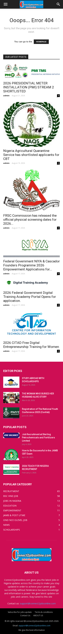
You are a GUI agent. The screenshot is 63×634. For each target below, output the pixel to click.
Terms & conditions (44, 612)
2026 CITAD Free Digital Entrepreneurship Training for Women (31, 345)
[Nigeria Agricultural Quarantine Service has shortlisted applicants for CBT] (31, 124)
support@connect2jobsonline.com (38, 603)
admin (6, 95)
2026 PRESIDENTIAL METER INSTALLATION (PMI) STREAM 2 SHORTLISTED (28, 87)
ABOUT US (38, 615)
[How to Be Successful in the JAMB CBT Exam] (11, 454)
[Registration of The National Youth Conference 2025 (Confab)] (11, 412)
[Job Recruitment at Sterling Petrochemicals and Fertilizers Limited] (11, 435)
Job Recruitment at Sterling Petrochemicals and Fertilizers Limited (38, 437)
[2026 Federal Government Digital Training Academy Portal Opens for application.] (31, 284)
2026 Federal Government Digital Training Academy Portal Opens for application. (29, 297)
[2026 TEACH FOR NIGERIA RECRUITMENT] (11, 469)
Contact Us (25, 615)
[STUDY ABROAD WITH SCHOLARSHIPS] (11, 382)
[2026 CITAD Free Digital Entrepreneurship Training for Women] (31, 325)
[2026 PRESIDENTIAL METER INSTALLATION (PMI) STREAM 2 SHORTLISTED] (31, 71)
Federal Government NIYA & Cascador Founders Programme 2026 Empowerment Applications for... (31, 265)
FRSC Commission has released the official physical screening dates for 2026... (30, 220)
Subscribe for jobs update (20, 612)
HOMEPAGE (41, 42)
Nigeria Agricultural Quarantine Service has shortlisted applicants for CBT (31, 155)
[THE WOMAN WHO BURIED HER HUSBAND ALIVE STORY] (11, 397)
